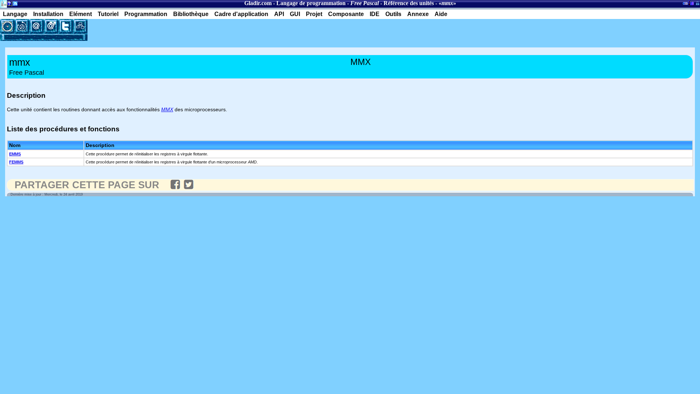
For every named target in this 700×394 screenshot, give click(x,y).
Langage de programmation (311, 3)
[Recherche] (22, 26)
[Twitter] (65, 26)
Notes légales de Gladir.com (8, 5)
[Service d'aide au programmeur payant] (51, 26)
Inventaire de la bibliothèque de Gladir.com (691, 2)
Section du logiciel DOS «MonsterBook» (685, 5)
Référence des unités (409, 3)
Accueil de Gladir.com (3, 3)
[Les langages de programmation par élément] (7, 26)
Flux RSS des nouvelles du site (13, 5)
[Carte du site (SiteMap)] (80, 26)
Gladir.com (258, 3)
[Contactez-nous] (36, 26)
